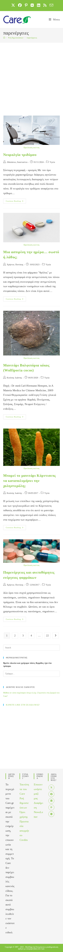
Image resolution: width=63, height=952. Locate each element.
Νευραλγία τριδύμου (20, 155)
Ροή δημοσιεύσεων (24, 803)
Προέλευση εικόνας (31, 147)
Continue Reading (16, 202)
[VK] (51, 814)
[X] (51, 787)
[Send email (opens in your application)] (50, 5)
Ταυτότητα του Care (24, 789)
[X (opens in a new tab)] (13, 5)
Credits (24, 839)
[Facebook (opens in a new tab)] (20, 5)
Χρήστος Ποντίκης (15, 264)
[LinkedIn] (51, 801)
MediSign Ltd (30, 947)
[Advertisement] (31, 75)
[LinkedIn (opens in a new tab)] (38, 5)
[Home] (4, 38)
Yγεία (52, 162)
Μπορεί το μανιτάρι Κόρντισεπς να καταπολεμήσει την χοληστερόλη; (29, 481)
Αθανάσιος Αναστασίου (17, 162)
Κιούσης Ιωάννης (14, 378)
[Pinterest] (51, 807)
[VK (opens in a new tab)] (32, 5)
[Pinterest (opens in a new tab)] (26, 5)
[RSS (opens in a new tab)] (45, 5)
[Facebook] (51, 794)
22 (47, 635)
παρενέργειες (32, 38)
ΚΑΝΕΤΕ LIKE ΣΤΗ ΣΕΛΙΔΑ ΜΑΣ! (23, 705)
